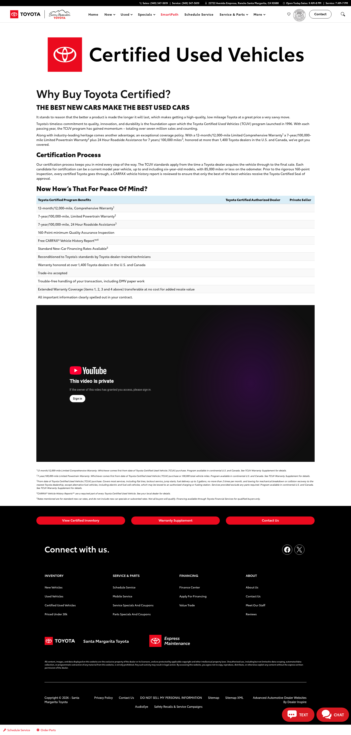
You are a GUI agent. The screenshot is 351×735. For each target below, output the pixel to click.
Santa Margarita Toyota (61, 699)
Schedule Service (198, 14)
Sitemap (213, 697)
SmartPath (170, 14)
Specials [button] (145, 15)
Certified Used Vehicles (60, 605)
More (258, 15)
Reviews (251, 614)
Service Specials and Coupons (133, 605)
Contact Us (270, 520)
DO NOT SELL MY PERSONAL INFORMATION (171, 697)
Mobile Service (122, 596)
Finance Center (189, 587)
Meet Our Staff (255, 605)
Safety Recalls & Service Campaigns (178, 706)
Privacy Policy (103, 697)
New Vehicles (54, 587)
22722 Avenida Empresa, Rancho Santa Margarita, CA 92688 (243, 3)
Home (93, 14)
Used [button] (125, 15)
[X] (299, 550)
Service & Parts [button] (232, 15)
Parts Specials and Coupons (132, 614)
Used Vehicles (54, 596)
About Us (252, 587)
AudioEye (141, 706)
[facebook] (287, 550)
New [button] (109, 15)
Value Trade (187, 605)
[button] (343, 14)
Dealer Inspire (297, 702)
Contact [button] (320, 13)
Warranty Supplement (175, 520)
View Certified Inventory (80, 520)
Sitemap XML (234, 697)
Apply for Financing (193, 596)
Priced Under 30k (56, 614)
